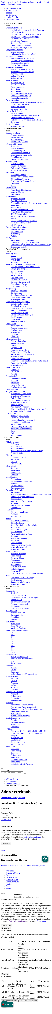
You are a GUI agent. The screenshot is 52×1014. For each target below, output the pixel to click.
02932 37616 (6, 820)
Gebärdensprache (12, 19)
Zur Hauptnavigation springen (28, 2)
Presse (8, 886)
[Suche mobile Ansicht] (25, 773)
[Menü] (2, 768)
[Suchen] (37, 897)
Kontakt (9, 884)
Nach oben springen (8, 2)
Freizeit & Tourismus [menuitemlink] (14, 23)
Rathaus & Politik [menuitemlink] (12, 586)
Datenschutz (10, 875)
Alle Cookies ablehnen (10, 1001)
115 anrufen (21, 865)
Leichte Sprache (12, 17)
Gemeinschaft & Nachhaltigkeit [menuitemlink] (18, 249)
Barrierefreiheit (11, 10)
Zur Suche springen (15, 4)
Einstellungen (6, 925)
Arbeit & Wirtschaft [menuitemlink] (13, 129)
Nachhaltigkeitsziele (13, 8)
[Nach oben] (4, 893)
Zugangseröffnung (13, 873)
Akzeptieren (6, 843)
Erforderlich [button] (6, 928)
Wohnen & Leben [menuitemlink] (12, 437)
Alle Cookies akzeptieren (28, 1001)
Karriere (9, 13)
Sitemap (9, 888)
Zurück (4, 850)
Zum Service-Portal (8, 865)
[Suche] (2, 893)
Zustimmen (7, 931)
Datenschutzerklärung (32, 837)
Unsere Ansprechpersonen (36, 865)
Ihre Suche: (5, 770)
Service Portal (11, 15)
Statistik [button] (5, 974)
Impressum (10, 871)
